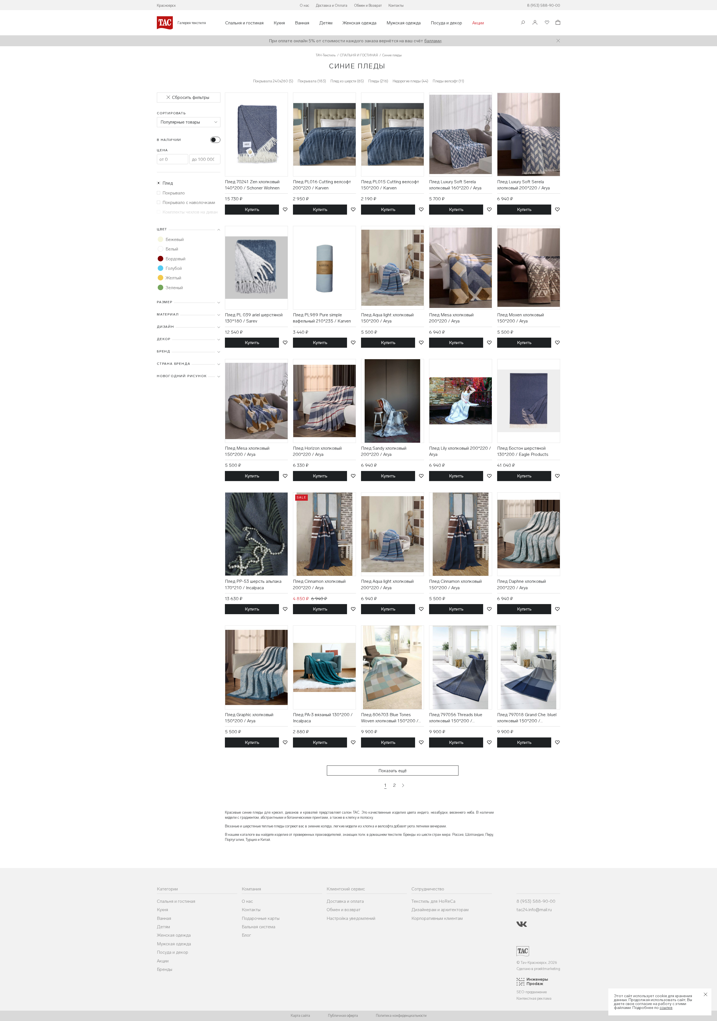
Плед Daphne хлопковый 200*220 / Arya (521, 584)
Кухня (279, 23)
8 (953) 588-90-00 (543, 5)
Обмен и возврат (343, 909)
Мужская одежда (404, 23)
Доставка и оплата (345, 901)
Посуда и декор (446, 23)
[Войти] (535, 23)
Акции (478, 23)
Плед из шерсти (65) (347, 81)
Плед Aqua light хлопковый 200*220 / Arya (387, 584)
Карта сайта (300, 1015)
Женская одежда (359, 23)
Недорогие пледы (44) (410, 81)
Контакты (396, 5)
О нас (304, 5)
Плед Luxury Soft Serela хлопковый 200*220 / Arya (523, 185)
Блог (246, 935)
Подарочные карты (261, 918)
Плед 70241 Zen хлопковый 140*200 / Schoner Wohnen (252, 185)
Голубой (174, 268)
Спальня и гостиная (244, 23)
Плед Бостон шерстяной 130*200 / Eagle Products (522, 451)
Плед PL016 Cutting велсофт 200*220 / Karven (322, 185)
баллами (432, 40)
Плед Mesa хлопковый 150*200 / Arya (247, 451)
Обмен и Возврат (368, 5)
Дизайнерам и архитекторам (440, 909)
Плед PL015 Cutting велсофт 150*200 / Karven (390, 185)
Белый (172, 249)
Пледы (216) (378, 81)
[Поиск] (523, 23)
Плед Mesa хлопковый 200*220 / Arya (451, 318)
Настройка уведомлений (351, 918)
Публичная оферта (343, 1015)
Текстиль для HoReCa (433, 901)
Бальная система (258, 926)
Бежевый (175, 239)
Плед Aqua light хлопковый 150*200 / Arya (387, 318)
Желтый (173, 277)
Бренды (164, 969)
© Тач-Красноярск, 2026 (536, 962)
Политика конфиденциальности (401, 1015)
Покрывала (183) (312, 81)
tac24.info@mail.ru (534, 909)
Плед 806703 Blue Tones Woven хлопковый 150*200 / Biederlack (389, 718)
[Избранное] (546, 23)
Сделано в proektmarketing (538, 969)
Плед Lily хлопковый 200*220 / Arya (460, 451)
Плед (167, 183)
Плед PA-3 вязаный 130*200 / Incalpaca (323, 717)
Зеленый (174, 287)
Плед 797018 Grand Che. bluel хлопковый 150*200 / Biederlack (527, 718)
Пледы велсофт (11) (448, 81)
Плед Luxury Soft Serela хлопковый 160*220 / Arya (455, 185)
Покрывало (173, 193)
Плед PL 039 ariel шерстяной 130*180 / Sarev (254, 318)
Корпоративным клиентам (437, 918)
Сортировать (171, 113)
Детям (325, 23)
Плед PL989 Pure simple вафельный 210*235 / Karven (322, 318)
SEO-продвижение (531, 992)
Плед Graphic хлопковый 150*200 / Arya (249, 717)
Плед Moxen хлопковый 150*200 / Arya (520, 318)
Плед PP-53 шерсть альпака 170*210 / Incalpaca (253, 584)
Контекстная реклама (533, 998)
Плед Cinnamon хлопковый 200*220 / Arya (319, 584)
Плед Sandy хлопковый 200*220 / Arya (383, 451)
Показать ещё (392, 770)
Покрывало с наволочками (188, 202)
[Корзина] (557, 23)
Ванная (302, 23)
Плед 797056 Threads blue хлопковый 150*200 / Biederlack (455, 718)
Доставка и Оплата (331, 5)
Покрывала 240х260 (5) (273, 81)
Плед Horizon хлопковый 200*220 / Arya (317, 451)
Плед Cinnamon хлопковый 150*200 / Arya (455, 584)
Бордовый (175, 258)
